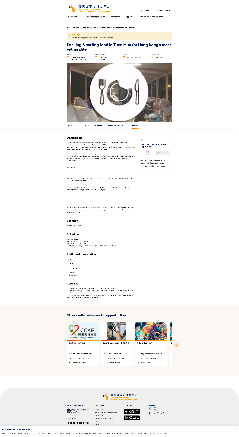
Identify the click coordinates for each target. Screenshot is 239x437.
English (146, 10)
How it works (73, 17)
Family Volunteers (104, 27)
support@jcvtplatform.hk (161, 413)
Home (68, 27)
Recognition (115, 17)
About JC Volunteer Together (151, 17)
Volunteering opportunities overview (84, 27)
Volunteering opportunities (94, 17)
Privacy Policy (153, 433)
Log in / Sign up (164, 10)
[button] (172, 345)
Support (128, 17)
